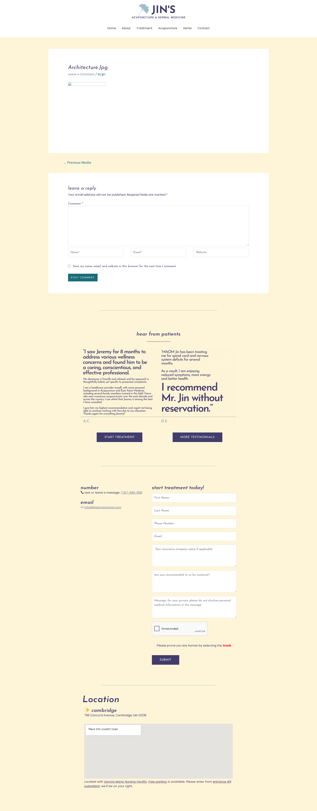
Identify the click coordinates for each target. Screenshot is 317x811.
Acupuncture (167, 28)
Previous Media (77, 162)
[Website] (221, 253)
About (126, 28)
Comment (75, 203)
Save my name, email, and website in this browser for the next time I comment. (124, 266)
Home (111, 28)
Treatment (144, 28)
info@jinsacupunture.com (103, 507)
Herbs (187, 28)
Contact (204, 28)
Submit (166, 659)
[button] (120, 437)
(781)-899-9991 (131, 492)
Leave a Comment (81, 74)
